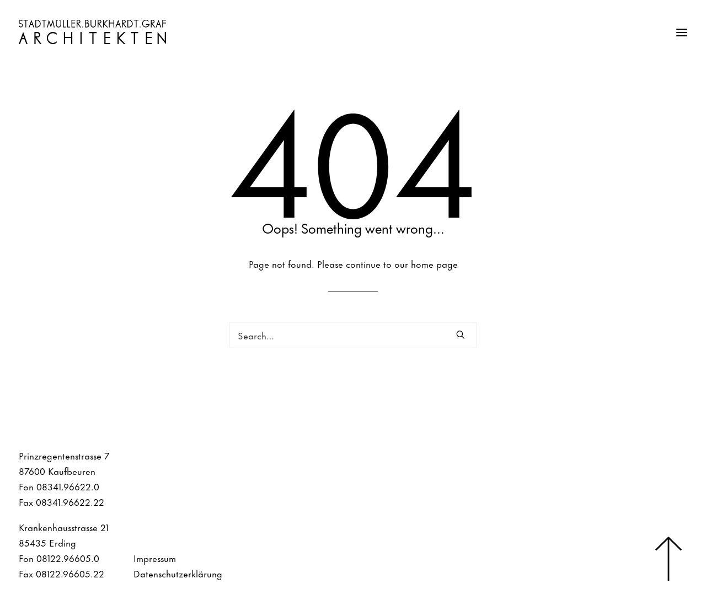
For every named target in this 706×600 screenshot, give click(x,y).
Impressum (154, 557)
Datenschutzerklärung (177, 573)
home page (434, 263)
